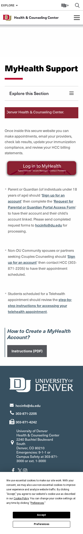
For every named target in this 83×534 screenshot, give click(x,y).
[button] (65, 5)
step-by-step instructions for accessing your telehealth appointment (40, 305)
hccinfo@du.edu (28, 405)
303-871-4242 (26, 422)
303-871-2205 (26, 413)
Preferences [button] (37, 502)
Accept (41, 514)
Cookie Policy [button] (21, 498)
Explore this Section (29, 93)
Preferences (41, 524)
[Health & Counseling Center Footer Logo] (41, 384)
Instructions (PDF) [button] (27, 350)
